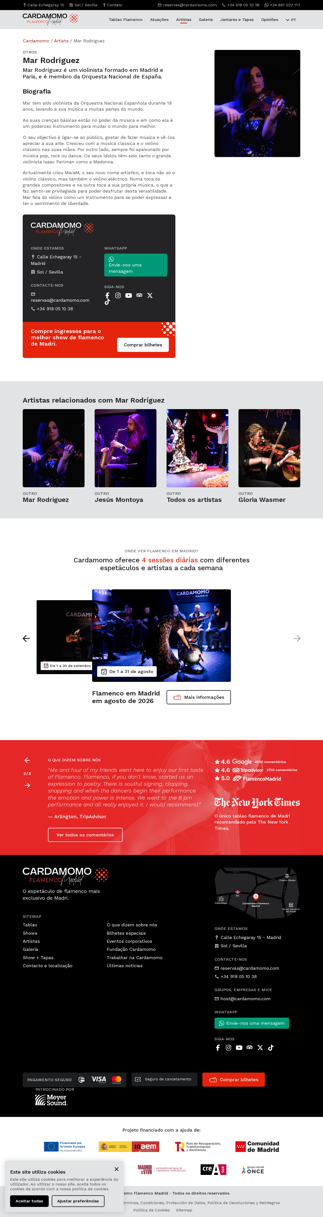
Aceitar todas (29, 1201)
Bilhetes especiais (126, 933)
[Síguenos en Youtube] (128, 295)
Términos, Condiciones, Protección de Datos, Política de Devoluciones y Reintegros (200, 1202)
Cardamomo (36, 40)
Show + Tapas (38, 957)
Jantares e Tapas (237, 19)
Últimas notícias (125, 965)
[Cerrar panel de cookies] (117, 1169)
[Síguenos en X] (150, 295)
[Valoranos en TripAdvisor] (139, 295)
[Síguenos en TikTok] (107, 302)
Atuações (159, 19)
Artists (61, 40)
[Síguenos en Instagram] (118, 295)
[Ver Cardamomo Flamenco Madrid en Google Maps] (257, 892)
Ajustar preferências (78, 1201)
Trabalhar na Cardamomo (135, 957)
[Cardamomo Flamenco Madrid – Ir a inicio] (42, 19)
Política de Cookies (151, 1210)
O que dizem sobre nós (132, 924)
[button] (26, 638)
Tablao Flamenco (126, 19)
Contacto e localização (47, 965)
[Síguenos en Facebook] (107, 295)
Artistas (183, 19)
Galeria (206, 19)
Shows (30, 933)
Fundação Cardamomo (131, 949)
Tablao (30, 924)
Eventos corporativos (129, 941)
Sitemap (184, 1210)
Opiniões (269, 19)
